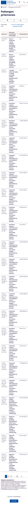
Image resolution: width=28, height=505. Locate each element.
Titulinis (4, 7)
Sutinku (14, 501)
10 (17, 476)
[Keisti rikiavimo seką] (20, 20)
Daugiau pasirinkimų (14, 497)
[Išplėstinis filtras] (7, 20)
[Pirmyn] (21, 476)
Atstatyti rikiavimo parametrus (17, 25)
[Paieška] (19, 2)
